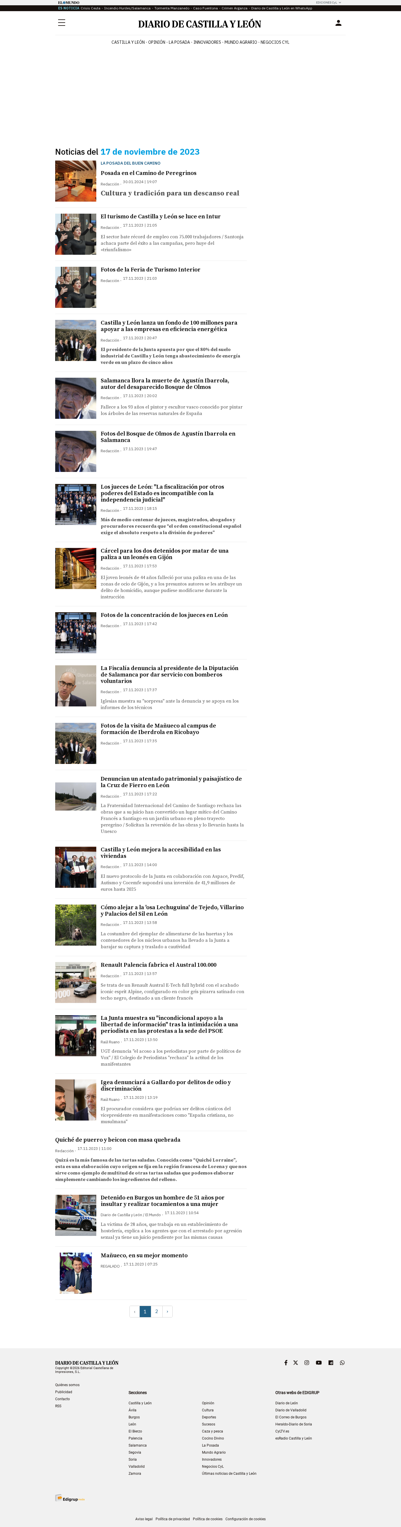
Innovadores (207, 42)
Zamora (135, 1474)
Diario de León (286, 1403)
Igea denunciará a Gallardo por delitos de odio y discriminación (166, 1086)
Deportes (209, 1417)
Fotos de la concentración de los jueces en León (164, 615)
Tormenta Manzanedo (171, 8)
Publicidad (63, 1392)
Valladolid (137, 1466)
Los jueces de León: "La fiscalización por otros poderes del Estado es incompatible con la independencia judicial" (162, 493)
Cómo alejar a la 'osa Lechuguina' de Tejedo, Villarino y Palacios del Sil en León (172, 911)
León (132, 1424)
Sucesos (208, 1424)
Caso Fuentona (205, 8)
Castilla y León (128, 42)
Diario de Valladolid (290, 1410)
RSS (58, 1406)
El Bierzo (135, 1431)
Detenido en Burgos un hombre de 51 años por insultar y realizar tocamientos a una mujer (163, 1201)
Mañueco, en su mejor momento (144, 1255)
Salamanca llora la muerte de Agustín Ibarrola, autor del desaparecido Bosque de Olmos (165, 384)
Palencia (135, 1438)
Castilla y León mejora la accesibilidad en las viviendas (161, 853)
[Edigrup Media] (70, 1497)
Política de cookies (208, 1519)
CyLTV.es (282, 1431)
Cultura (208, 1410)
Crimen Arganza (234, 8)
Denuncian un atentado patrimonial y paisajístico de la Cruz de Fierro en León (171, 782)
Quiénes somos (67, 1385)
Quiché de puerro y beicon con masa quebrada (118, 1140)
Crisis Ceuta (90, 8)
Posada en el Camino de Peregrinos (148, 173)
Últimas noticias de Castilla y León (229, 1474)
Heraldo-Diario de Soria (293, 1424)
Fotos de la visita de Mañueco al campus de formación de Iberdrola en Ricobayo (158, 729)
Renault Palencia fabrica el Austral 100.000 (158, 965)
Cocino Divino (213, 1438)
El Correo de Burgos (290, 1417)
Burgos (134, 1417)
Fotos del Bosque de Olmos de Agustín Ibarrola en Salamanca (168, 437)
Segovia (135, 1452)
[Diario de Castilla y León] (199, 23)
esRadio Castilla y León (293, 1438)
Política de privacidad (173, 1519)
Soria (133, 1459)
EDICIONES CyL (326, 2)
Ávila (133, 1410)
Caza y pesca (212, 1431)
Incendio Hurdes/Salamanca (127, 8)
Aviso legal (144, 1519)
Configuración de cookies (245, 1519)
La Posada (179, 42)
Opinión (156, 42)
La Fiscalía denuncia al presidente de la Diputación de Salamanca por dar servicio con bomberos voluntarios (169, 675)
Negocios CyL (275, 42)
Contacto (62, 1399)
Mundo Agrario (241, 42)
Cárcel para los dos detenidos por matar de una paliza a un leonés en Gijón (165, 554)
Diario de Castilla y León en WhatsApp (281, 8)
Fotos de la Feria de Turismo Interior (151, 270)
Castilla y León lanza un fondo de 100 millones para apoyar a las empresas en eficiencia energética (169, 326)
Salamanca (138, 1445)
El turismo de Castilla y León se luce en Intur (161, 216)
